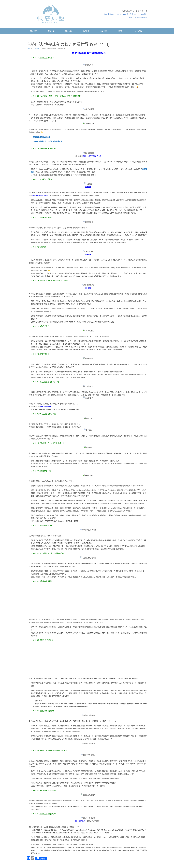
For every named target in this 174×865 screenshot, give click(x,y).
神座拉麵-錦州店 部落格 (41, 137)
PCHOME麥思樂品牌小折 (92, 156)
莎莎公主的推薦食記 (55, 141)
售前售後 (86, 31)
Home (28, 48)
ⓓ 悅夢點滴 (36, 48)
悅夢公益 (121, 31)
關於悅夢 (33, 31)
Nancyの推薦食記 (39, 141)
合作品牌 (138, 31)
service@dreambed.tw (137, 17)
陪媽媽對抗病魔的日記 (40, 195)
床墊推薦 (51, 31)
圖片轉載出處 (80, 821)
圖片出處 (88, 187)
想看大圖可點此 (46, 407)
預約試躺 (68, 31)
